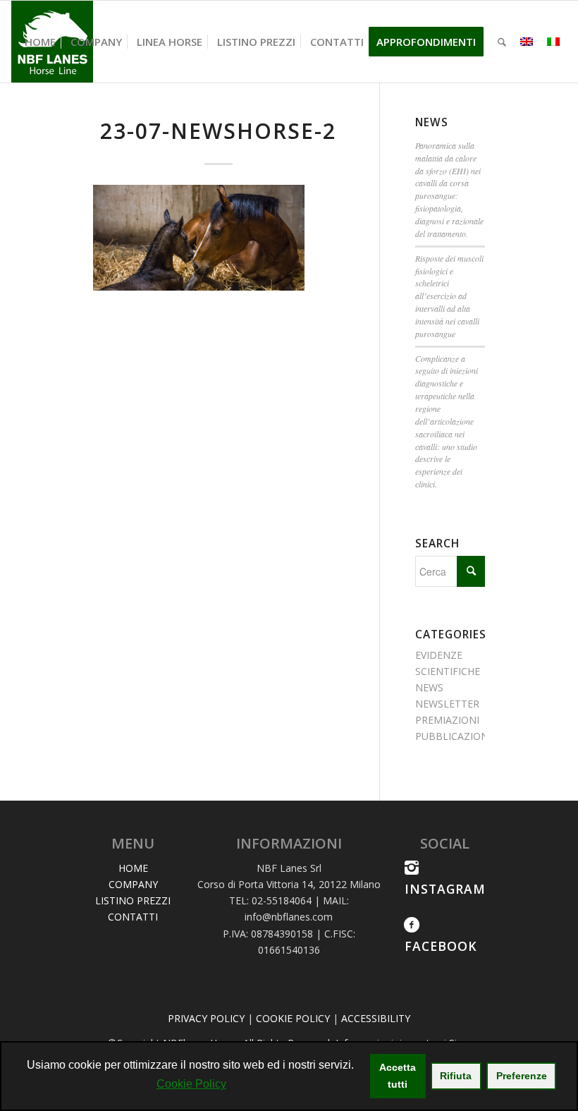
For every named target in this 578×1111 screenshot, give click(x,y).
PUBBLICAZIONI (453, 736)
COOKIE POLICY (293, 1018)
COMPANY (133, 884)
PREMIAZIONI (447, 720)
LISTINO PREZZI (133, 900)
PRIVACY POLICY (206, 1018)
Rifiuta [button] (456, 1075)
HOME (133, 868)
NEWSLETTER (447, 703)
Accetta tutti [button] (397, 1076)
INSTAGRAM (445, 888)
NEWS (429, 687)
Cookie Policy (191, 1084)
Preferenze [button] (521, 1075)
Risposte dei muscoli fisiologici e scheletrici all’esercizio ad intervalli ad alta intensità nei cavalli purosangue (449, 296)
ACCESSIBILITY (375, 1018)
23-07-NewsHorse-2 (218, 130)
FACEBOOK (441, 945)
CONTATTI (133, 916)
